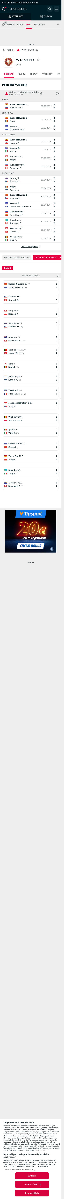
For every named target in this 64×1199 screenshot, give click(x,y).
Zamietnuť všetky (32, 1184)
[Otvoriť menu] (56, 9)
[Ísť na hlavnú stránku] (17, 9)
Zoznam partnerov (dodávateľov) (19, 1169)
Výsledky (47, 74)
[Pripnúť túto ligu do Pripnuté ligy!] (38, 59)
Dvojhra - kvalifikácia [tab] (16, 257)
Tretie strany (40, 1150)
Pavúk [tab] (7, 268)
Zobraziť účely (32, 1193)
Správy (34, 74)
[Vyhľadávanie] (50, 9)
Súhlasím (32, 1176)
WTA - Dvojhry (30, 50)
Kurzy (21, 74)
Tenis (9, 50)
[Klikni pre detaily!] (30, 106)
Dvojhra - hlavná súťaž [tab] (48, 257)
